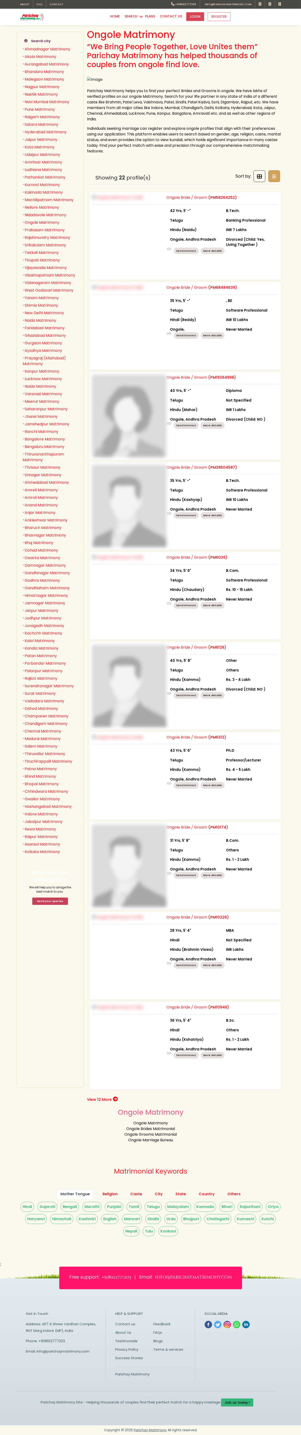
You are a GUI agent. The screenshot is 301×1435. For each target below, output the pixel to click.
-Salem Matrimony (40, 746)
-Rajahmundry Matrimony (46, 237)
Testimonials (126, 1340)
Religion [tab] (110, 1194)
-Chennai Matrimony (42, 731)
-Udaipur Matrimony (41, 154)
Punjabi (114, 1206)
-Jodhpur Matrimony (42, 618)
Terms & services (168, 1349)
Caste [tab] (136, 1194)
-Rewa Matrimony (39, 829)
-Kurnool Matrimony (41, 184)
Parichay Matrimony (132, 1374)
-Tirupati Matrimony (41, 260)
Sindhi (153, 1219)
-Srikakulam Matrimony (44, 245)
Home (115, 16)
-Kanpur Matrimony (41, 371)
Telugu (153, 1206)
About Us (123, 1332)
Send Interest (186, 251)
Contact (56, 4)
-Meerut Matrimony (41, 401)
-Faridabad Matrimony (44, 328)
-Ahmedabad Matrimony (46, 482)
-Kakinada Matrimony (43, 192)
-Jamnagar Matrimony (44, 603)
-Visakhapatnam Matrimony (49, 275)
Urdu (171, 1219)
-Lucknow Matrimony (42, 379)
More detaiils (212, 251)
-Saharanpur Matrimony (45, 409)
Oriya (273, 1206)
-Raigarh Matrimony (41, 117)
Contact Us (171, 16)
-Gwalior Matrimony (41, 799)
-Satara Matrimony (40, 124)
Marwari (132, 1219)
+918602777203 (185, 4)
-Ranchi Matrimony (40, 431)
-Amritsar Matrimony (42, 162)
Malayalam (178, 1206)
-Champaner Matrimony (45, 716)
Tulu (149, 1231)
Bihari (227, 1206)
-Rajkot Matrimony (40, 678)
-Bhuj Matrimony (38, 542)
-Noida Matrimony (39, 320)
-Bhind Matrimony (39, 776)
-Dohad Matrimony (40, 550)
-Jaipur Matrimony (40, 139)
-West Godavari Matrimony (48, 290)
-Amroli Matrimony (40, 497)
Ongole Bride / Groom (215, 221)
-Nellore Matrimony (41, 207)
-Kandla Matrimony (41, 648)
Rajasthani (250, 1206)
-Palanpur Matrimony (43, 671)
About (24, 4)
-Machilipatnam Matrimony (48, 200)
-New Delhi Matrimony (43, 313)
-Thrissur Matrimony (41, 467)
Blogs (158, 1340)
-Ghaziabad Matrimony (44, 335)
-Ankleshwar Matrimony (45, 520)
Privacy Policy (126, 1349)
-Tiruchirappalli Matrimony (47, 761)
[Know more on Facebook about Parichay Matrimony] (260, 4)
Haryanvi (36, 1219)
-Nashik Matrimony (40, 94)
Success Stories (129, 1357)
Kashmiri (87, 1219)
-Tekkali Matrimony (41, 252)
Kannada (205, 1206)
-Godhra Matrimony (41, 580)
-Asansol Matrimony (41, 844)
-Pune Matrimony (39, 109)
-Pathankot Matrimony (44, 177)
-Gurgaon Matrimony (42, 343)
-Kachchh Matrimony (42, 633)
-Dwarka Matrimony (41, 558)
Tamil (134, 1206)
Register (219, 16)
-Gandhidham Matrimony (46, 588)
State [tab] (180, 1194)
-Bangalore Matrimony (44, 439)
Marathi (91, 1206)
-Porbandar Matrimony (44, 663)
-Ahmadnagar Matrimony (46, 49)
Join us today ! (237, 1402)
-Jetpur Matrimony (40, 610)
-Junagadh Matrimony (43, 625)
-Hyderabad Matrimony (45, 132)
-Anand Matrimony (40, 505)
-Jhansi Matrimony (40, 416)
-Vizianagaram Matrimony (47, 282)
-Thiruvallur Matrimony (44, 753)
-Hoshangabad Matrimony (47, 806)
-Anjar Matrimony (39, 512)
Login (195, 16)
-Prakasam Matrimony (44, 230)
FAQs (157, 1332)
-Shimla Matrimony (40, 305)
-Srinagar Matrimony (42, 475)
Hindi (27, 1206)
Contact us (125, 1323)
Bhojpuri (191, 1219)
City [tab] (159, 1194)
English (109, 1219)
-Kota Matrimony (39, 147)
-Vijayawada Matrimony (45, 267)
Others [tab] (234, 1194)
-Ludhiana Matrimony (42, 169)
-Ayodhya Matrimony (42, 350)
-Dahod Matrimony (40, 708)
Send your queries (50, 901)
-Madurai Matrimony (42, 738)
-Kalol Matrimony (39, 640)
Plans (150, 16)
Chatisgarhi (217, 1219)
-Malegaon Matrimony (43, 79)
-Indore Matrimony (40, 814)
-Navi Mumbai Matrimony (46, 102)
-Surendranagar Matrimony (48, 686)
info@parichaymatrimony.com (227, 4)
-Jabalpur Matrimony (43, 821)
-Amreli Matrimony (40, 490)
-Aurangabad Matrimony (46, 64)
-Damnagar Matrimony (44, 565)
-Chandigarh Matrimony (45, 723)
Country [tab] (207, 1194)
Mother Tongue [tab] (75, 1194)
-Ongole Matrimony (41, 222)
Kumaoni (245, 1219)
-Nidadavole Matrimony (44, 215)
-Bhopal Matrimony (41, 784)
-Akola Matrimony (39, 56)
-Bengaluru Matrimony (43, 446)
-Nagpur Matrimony (41, 86)
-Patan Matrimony (40, 656)
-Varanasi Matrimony (42, 394)
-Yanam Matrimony (41, 298)
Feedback (161, 1323)
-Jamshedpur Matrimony (46, 424)
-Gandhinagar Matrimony (46, 573)
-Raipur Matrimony (40, 836)
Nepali (131, 1231)
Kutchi (267, 1219)
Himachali (61, 1219)
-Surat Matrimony (39, 693)
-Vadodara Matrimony (43, 701)
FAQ (39, 4)
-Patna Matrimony (40, 769)
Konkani (168, 1231)
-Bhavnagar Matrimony (44, 535)
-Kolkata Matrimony (41, 851)
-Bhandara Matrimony (43, 71)
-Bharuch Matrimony (42, 527)
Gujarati (47, 1206)
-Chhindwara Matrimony (45, 791)
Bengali (70, 1206)
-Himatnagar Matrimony (45, 595)
